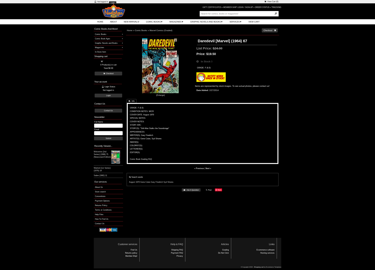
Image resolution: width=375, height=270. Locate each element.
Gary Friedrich (157, 182)
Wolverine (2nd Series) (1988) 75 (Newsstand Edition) (102, 154)
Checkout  (270, 30)
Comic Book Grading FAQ (141, 159)
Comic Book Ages (102, 39)
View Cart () (272, 1)
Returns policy (131, 253)
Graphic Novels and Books (205, 22)
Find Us (134, 250)
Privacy (180, 256)
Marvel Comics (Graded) (161, 30)
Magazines (175, 22)
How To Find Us (101, 219)
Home (100, 22)
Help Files (99, 214)
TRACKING (276, 7)
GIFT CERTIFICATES (212, 7)
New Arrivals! (131, 22)
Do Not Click (223, 253)
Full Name (98, 122)
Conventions (100, 196)
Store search (100, 192)
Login (113, 3)
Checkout (109, 73)
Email (96, 129)
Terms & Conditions (103, 210)
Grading (225, 250)
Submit (108, 138)
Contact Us (108, 111)
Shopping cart (110, 61)
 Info (132, 101)
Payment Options (102, 201)
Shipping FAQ (177, 250)
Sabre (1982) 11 (100, 175)
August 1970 (134, 182)
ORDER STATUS (262, 7)
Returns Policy (101, 205)
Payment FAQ (177, 253)
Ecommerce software (265, 250)
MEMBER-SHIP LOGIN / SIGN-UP (238, 7)
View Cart (254, 22)
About (113, 22)
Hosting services (267, 253)
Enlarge (160, 95)
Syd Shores (168, 182)
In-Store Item (100, 52)
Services (235, 22)
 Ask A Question (191, 190)
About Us (99, 187)
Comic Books (153, 22)
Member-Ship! (131, 256)
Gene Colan (145, 182)
